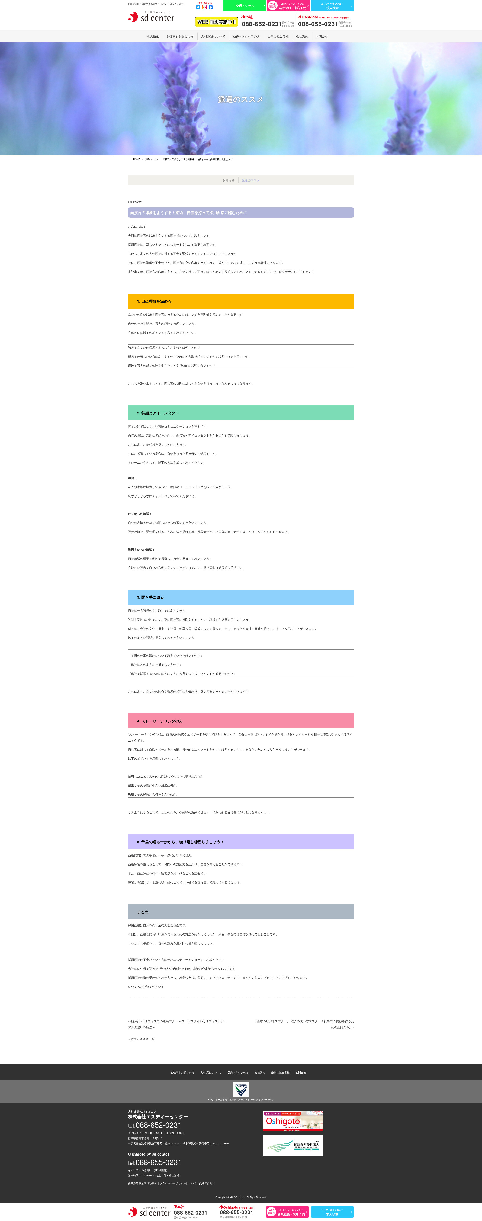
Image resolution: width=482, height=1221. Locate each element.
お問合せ (322, 36)
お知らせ (229, 180)
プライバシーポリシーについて (178, 1183)
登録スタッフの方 (238, 1072)
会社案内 (302, 36)
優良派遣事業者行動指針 (142, 1183)
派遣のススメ (151, 159)
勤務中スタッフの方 (246, 36)
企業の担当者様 (278, 36)
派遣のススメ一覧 (142, 1039)
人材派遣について (213, 36)
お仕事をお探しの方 (180, 36)
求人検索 (153, 36)
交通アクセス (207, 1183)
